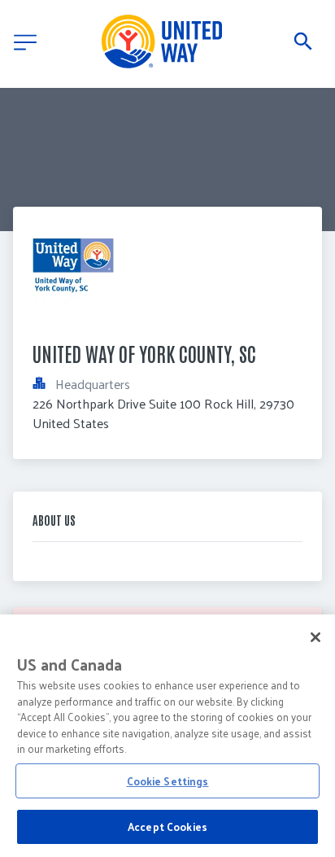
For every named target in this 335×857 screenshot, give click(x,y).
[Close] (315, 637)
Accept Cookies (167, 826)
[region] (167, 735)
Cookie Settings (168, 781)
